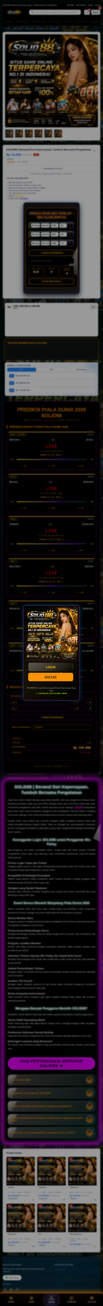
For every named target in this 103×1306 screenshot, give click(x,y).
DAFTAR (51, 676)
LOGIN (51, 666)
